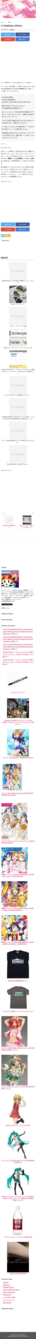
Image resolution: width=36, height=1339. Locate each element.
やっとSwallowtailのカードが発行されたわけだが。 (18, 441)
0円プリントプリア (18, 304)
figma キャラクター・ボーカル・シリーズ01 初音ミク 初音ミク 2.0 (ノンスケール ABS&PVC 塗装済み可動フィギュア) (18, 1198)
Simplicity (22, 1334)
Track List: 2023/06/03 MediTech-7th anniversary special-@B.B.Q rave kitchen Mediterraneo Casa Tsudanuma (18, 632)
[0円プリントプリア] (18, 294)
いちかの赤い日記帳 (9, 1297)
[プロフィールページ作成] (18, 316)
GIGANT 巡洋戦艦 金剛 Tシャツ (18, 980)
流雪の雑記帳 (7, 1302)
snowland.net (7, 1294)
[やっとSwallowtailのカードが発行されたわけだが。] (18, 430)
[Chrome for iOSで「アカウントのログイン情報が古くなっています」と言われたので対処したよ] (18, 360)
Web (13, 29)
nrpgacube (5, 2)
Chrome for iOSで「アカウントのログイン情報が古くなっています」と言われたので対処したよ (18, 371)
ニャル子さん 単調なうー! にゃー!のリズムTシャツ (18, 1011)
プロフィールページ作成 (18, 326)
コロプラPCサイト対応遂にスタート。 (18, 395)
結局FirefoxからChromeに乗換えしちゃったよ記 (18, 282)
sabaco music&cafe (9, 1292)
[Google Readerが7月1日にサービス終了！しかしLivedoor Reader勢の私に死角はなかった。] (18, 407)
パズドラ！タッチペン (18, 692)
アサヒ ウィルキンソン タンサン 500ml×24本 (18, 1237)
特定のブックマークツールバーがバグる (18, 348)
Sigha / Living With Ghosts (18, 1273)
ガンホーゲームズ (8, 1300)
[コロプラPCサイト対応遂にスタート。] (18, 385)
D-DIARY (6, 1282)
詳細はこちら (5, 608)
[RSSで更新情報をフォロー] (9, 236)
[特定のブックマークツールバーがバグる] (18, 338)
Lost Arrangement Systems (11, 1290)
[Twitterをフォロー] (2, 236)
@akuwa (6, 240)
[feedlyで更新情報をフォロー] (5, 236)
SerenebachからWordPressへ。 (18, 464)
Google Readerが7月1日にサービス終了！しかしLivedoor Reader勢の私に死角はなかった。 (18, 418)
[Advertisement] (18, 62)
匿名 (4, 656)
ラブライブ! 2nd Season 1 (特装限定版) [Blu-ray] (18, 757)
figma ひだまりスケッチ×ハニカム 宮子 (18, 1125)
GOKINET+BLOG (8, 1287)
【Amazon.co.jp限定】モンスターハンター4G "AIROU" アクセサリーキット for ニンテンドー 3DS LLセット (18, 722)
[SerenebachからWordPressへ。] (18, 454)
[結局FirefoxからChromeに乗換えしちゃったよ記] (18, 271)
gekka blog (6, 1285)
